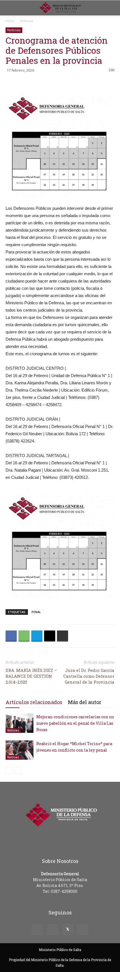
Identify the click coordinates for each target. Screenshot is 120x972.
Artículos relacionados (34, 702)
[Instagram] (52, 929)
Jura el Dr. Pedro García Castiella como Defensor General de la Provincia (88, 676)
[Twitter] (67, 929)
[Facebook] (37, 929)
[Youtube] (82, 929)
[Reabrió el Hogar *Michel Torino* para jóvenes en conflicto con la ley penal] (19, 750)
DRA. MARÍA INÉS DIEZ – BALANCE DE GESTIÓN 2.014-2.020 (31, 676)
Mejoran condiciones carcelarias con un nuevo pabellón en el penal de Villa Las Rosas (75, 723)
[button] (112, 7)
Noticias (26, 20)
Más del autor (84, 702)
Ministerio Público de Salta (60, 949)
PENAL (36, 612)
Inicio (10, 20)
